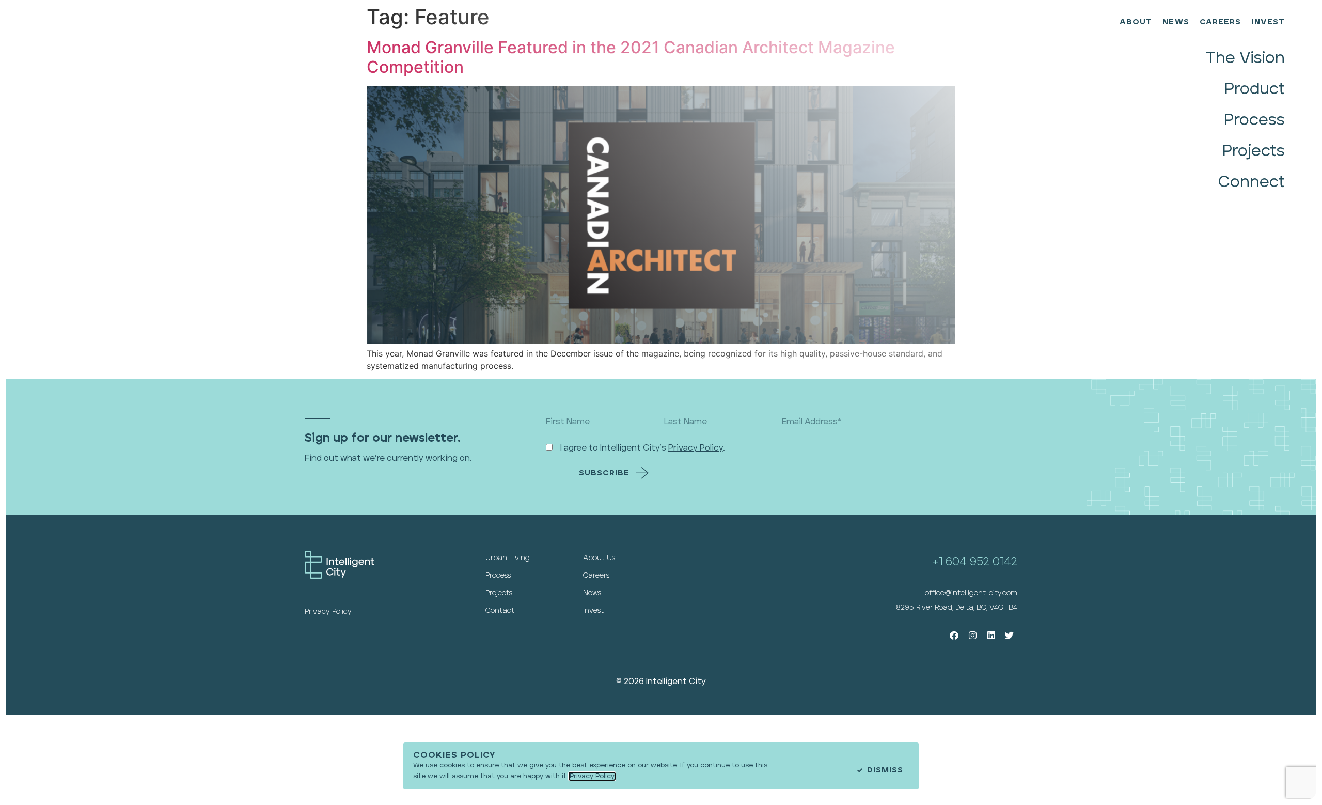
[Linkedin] (991, 636)
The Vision (1245, 58)
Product (1254, 89)
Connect (1251, 182)
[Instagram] (973, 636)
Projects (1253, 151)
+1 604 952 (963, 562)
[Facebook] (955, 636)
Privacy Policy (695, 448)
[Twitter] (1009, 636)
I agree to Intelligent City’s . (642, 448)
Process (1254, 120)
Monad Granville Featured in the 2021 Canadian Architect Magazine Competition (631, 57)
